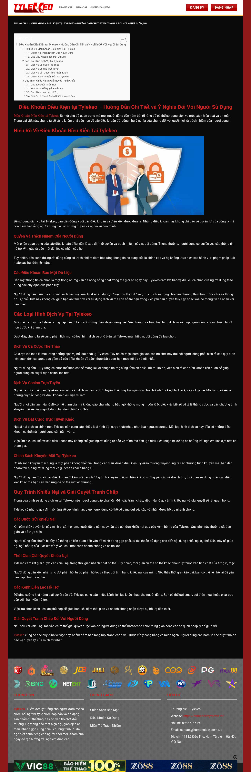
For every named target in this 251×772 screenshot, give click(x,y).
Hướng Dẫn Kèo (100, 7)
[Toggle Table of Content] (121, 38)
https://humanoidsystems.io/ (203, 716)
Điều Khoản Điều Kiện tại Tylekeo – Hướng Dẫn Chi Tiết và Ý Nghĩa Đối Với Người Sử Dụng (72, 44)
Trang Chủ (66, 7)
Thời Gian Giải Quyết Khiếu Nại (47, 88)
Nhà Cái (81, 7)
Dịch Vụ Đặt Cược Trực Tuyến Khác (49, 72)
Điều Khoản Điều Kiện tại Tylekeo (36, 116)
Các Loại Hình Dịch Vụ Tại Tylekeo (44, 61)
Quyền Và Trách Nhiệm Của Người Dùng (52, 53)
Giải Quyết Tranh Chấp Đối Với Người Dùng (53, 96)
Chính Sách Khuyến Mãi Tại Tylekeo (49, 76)
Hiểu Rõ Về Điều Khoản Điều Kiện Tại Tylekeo (50, 48)
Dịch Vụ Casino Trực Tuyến (45, 68)
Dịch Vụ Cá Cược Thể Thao (45, 65)
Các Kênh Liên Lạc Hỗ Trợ (44, 92)
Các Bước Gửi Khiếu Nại (43, 84)
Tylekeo (19, 635)
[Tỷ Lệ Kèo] (33, 8)
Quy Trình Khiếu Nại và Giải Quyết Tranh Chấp (50, 80)
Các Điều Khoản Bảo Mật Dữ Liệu (48, 56)
